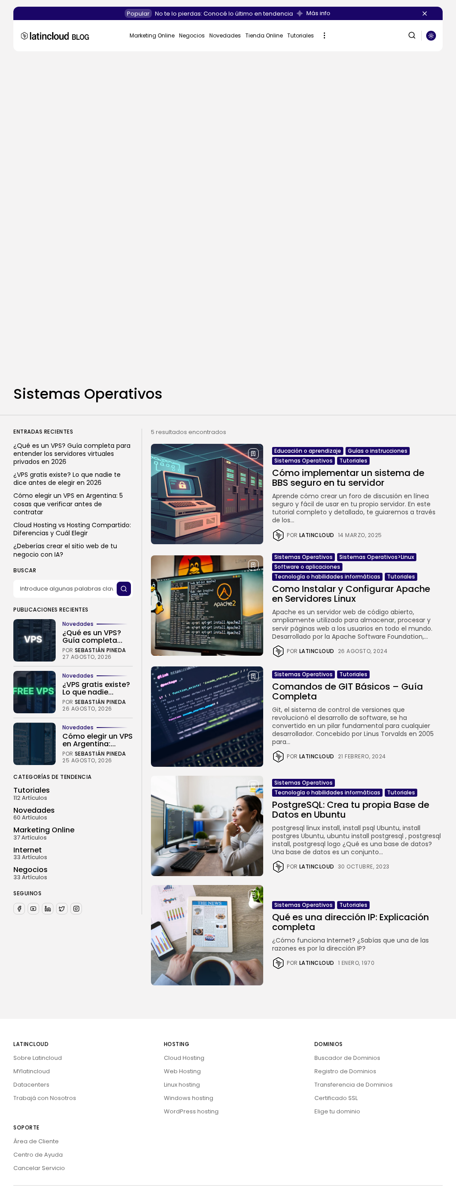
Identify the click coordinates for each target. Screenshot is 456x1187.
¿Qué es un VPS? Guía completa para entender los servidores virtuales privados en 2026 (71, 454)
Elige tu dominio (337, 1111)
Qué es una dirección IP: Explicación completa (350, 922)
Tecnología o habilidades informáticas (327, 576)
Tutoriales (300, 35)
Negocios (192, 35)
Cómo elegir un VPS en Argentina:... (97, 740)
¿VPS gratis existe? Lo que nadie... (96, 688)
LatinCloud (316, 535)
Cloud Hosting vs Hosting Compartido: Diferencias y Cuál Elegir (72, 529)
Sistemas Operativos (303, 460)
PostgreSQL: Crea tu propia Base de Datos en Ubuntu (350, 809)
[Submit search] (124, 589)
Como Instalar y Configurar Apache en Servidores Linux (351, 594)
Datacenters (31, 1084)
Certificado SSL (336, 1098)
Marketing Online (152, 35)
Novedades (225, 35)
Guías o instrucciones (377, 451)
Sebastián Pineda (100, 650)
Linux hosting (182, 1084)
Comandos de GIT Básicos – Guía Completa (347, 691)
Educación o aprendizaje (307, 451)
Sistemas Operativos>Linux (376, 557)
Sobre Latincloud (37, 1058)
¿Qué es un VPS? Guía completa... (92, 637)
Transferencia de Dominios (353, 1084)
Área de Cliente (36, 1141)
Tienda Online (264, 35)
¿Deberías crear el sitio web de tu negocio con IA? (65, 550)
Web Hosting (182, 1071)
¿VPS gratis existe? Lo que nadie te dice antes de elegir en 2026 (67, 479)
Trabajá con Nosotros (44, 1098)
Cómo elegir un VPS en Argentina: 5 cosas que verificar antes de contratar (68, 504)
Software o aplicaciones (307, 567)
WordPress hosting (191, 1111)
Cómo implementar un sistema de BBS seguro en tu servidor (348, 478)
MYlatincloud (31, 1071)
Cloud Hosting (184, 1058)
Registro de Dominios (345, 1071)
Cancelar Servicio (39, 1168)
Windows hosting (188, 1098)
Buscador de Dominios (347, 1058)
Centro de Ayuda (38, 1154)
